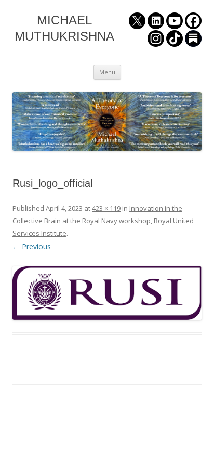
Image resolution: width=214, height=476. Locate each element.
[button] (107, 292)
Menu (107, 72)
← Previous (31, 246)
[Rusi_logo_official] (107, 292)
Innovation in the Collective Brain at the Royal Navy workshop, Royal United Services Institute (103, 220)
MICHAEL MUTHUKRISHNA (64, 28)
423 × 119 (106, 208)
